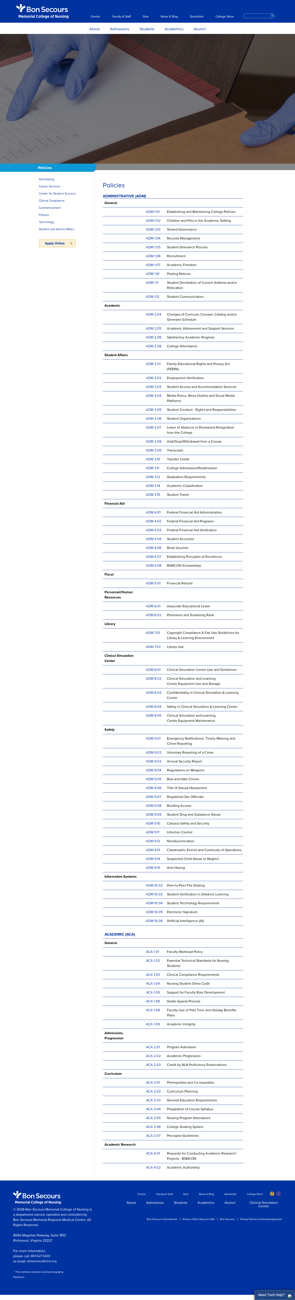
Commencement (50, 208)
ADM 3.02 (153, 378)
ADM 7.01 (153, 633)
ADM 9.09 (153, 814)
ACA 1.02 (153, 961)
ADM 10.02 (154, 885)
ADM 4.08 (153, 565)
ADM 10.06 (154, 921)
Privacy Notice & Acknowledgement (261, 1219)
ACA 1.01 (152, 952)
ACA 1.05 (153, 992)
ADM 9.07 (153, 797)
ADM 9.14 (153, 859)
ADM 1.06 (153, 256)
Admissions (119, 29)
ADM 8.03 (154, 693)
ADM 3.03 (153, 387)
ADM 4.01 (153, 512)
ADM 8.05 (154, 715)
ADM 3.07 (153, 427)
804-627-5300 (40, 1256)
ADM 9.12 (153, 841)
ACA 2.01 (153, 1047)
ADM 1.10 (152, 274)
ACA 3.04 (153, 1109)
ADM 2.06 (153, 337)
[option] (147, 99)
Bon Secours (227, 1219)
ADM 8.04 (154, 707)
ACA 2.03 (153, 1065)
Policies (44, 215)
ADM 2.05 (153, 328)
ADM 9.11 (152, 832)
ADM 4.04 (153, 539)
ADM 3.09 (153, 450)
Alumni (200, 29)
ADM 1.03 (153, 229)
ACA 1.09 (153, 1024)
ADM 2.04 (153, 314)
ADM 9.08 (153, 806)
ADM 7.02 (153, 647)
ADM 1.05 (153, 247)
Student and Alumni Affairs (56, 229)
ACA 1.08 (153, 1010)
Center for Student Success (57, 193)
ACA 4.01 (153, 1153)
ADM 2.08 (153, 346)
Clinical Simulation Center (264, 1204)
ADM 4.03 (153, 530)
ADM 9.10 (153, 823)
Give (146, 16)
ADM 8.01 (153, 670)
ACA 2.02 (153, 1056)
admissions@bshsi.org (42, 1261)
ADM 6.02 (153, 615)
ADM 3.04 (153, 396)
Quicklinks (197, 16)
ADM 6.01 (153, 606)
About (94, 29)
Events (95, 16)
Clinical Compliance (52, 201)
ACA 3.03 (153, 1100)
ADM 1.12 (152, 297)
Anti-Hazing (46, 179)
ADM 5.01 (153, 583)
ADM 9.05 (153, 779)
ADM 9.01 (153, 738)
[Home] (42, 11)
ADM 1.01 (153, 212)
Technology (46, 222)
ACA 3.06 (153, 1127)
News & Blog (169, 16)
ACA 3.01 (153, 1082)
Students (147, 29)
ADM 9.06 (153, 788)
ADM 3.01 (153, 364)
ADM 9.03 (153, 761)
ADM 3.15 (153, 495)
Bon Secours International (162, 1219)
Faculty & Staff (121, 16)
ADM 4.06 (153, 548)
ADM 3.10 (153, 459)
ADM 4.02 (153, 521)
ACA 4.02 (153, 1167)
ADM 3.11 (152, 468)
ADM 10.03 (154, 894)
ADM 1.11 (152, 283)
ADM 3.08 (153, 441)
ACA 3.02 (153, 1091)
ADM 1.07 (153, 265)
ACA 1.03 (153, 975)
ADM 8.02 (154, 678)
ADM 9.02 (153, 752)
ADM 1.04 (153, 238)
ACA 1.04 (153, 983)
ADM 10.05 (154, 912)
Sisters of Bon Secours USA (198, 1219)
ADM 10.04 (154, 903)
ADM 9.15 (153, 868)
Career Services (49, 186)
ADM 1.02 (153, 221)
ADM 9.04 (153, 770)
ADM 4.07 (153, 557)
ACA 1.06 (153, 1001)
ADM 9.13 (153, 850)
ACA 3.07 (153, 1136)
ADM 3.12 (153, 477)
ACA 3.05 (153, 1118)
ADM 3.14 (153, 486)
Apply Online (55, 243)
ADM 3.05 (153, 410)
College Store (225, 16)
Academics (174, 29)
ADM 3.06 (153, 418)
